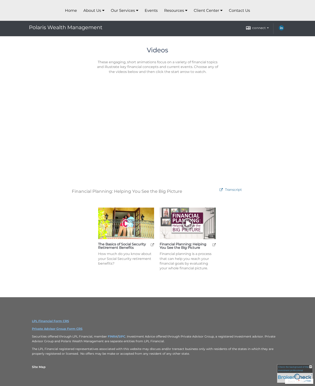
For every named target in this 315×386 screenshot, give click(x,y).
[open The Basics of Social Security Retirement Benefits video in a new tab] (152, 245)
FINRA (112, 336)
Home (71, 10)
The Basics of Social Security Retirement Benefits (122, 246)
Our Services (123, 10)
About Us (92, 10)
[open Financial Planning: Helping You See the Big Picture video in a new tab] (214, 245)
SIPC (121, 336)
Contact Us (239, 10)
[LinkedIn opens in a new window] (281, 29)
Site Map (39, 367)
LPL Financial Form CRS (50, 321)
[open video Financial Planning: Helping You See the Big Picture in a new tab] (221, 190)
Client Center (206, 10)
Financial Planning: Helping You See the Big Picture (183, 246)
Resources (174, 10)
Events (151, 10)
